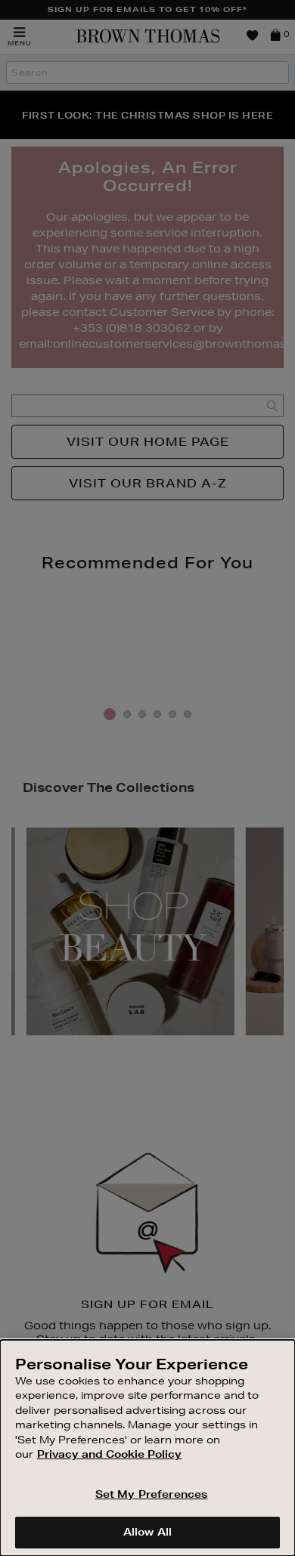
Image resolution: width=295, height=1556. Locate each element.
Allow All (147, 1532)
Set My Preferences (151, 1494)
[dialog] (147, 1448)
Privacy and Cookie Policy (109, 1454)
